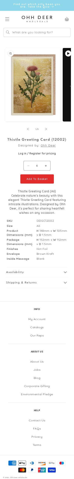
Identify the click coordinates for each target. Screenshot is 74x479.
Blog (37, 378)
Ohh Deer (48, 145)
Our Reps (37, 335)
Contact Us (37, 420)
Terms (37, 445)
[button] (37, 272)
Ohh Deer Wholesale (18, 477)
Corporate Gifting (37, 386)
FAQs (37, 428)
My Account (37, 319)
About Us (37, 361)
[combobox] (37, 32)
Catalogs (37, 327)
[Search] (7, 32)
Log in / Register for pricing (37, 153)
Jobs (36, 370)
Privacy (36, 437)
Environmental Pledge (37, 394)
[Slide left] (27, 129)
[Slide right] (46, 129)
